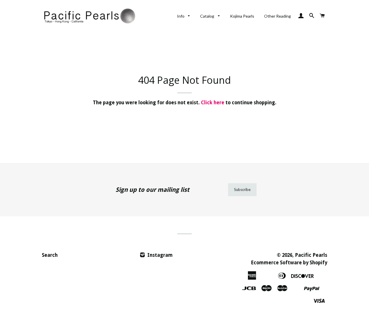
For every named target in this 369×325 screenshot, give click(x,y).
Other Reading (277, 16)
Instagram (159, 255)
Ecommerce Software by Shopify (289, 262)
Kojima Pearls (242, 16)
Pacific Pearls (311, 255)
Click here (212, 102)
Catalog (207, 16)
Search (50, 255)
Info (181, 16)
